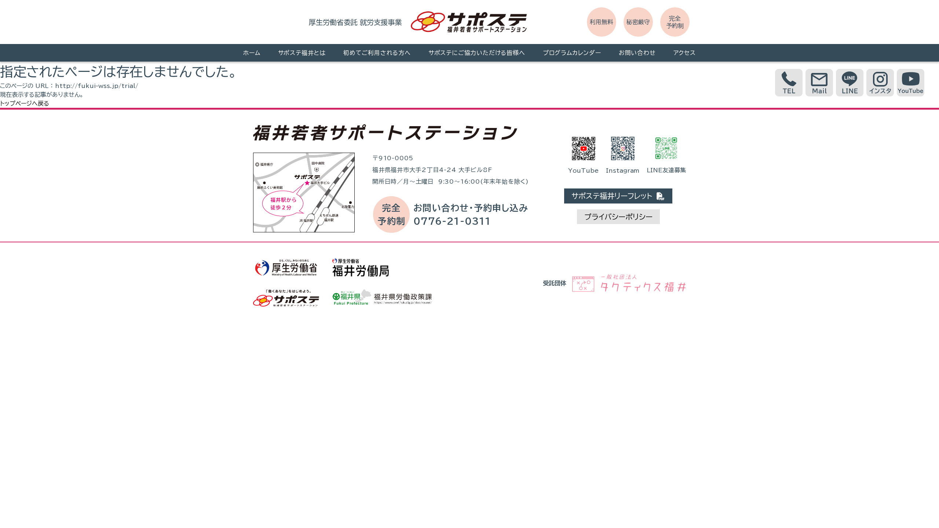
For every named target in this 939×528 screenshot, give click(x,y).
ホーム (251, 53)
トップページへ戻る (24, 103)
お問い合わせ (637, 53)
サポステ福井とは (302, 53)
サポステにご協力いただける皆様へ (476, 53)
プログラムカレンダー (572, 53)
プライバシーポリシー (618, 216)
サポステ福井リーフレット (613, 195)
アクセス (684, 53)
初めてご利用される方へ (377, 53)
